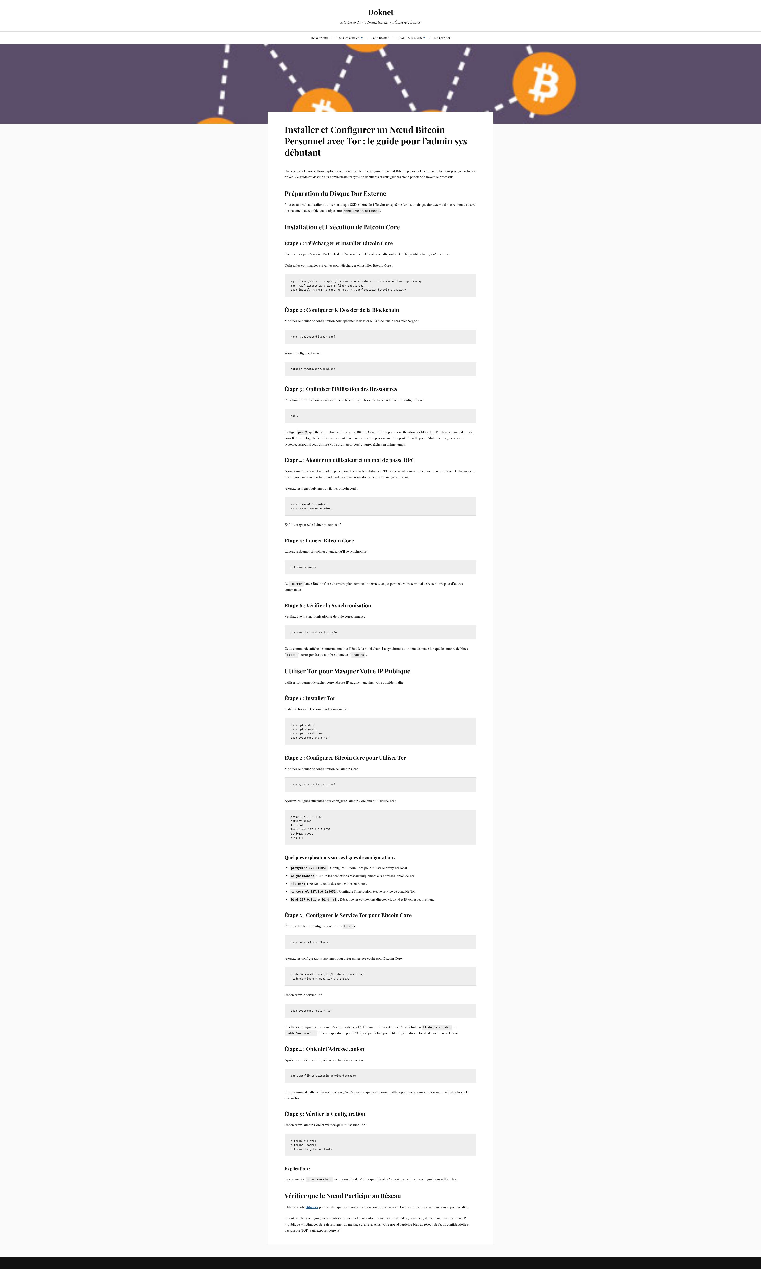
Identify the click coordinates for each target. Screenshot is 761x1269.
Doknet (380, 12)
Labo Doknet (380, 38)
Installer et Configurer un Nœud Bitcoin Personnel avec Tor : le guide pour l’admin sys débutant (376, 141)
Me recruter (442, 38)
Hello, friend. (320, 38)
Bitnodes (312, 1206)
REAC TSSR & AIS (409, 38)
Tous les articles (348, 38)
